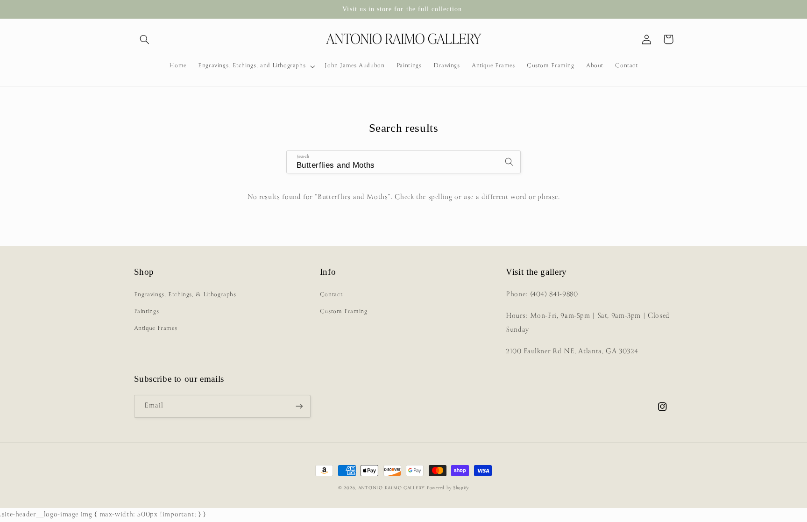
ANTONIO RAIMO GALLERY (391, 488)
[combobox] (403, 162)
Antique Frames (155, 328)
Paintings (146, 311)
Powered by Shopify (448, 488)
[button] (145, 39)
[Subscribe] (299, 406)
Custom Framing (344, 311)
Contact (331, 295)
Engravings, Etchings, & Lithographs (185, 295)
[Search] (509, 161)
